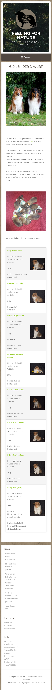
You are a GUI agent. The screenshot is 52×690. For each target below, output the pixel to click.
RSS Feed (41, 683)
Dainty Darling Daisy (14, 488)
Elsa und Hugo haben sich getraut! (10, 567)
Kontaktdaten (9, 628)
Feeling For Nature (26, 35)
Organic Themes (30, 683)
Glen (31, 142)
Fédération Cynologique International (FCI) (11, 644)
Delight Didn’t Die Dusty (16, 455)
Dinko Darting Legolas (15, 422)
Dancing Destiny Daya (15, 390)
